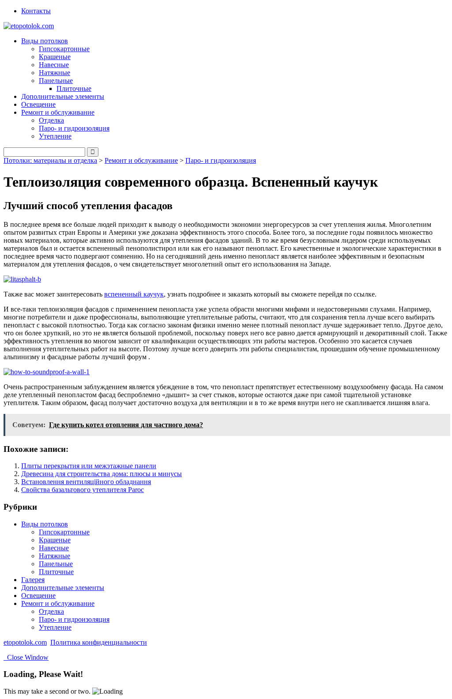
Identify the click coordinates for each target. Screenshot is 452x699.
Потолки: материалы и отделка (50, 160)
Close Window (26, 657)
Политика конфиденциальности (98, 642)
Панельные (56, 563)
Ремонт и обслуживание (141, 160)
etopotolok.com (25, 642)
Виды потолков (44, 524)
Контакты (36, 11)
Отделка (51, 120)
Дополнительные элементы (62, 96)
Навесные (54, 64)
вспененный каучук (134, 294)
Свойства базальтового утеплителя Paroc (82, 489)
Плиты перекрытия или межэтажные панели (88, 466)
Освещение (38, 104)
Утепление (55, 136)
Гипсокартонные (64, 49)
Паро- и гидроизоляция (74, 128)
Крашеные (55, 56)
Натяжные (54, 72)
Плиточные (73, 88)
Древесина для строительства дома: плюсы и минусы (101, 473)
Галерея (33, 579)
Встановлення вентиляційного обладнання (86, 481)
